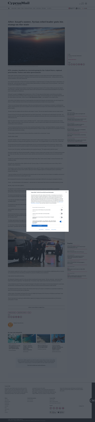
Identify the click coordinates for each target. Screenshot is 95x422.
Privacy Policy (53, 229)
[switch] (61, 210)
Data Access (47, 229)
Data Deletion (41, 229)
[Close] (66, 192)
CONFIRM (40, 225)
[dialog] (47, 211)
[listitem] (47, 207)
